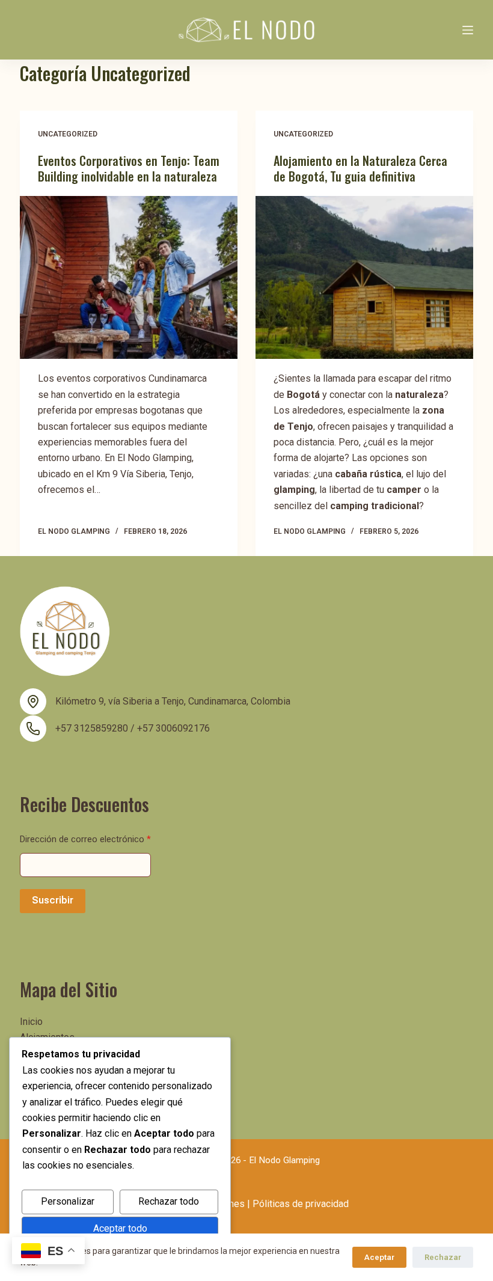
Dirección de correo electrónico (85, 839)
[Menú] (467, 30)
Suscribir (52, 900)
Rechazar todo (168, 1201)
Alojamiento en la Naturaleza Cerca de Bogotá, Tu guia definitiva (360, 168)
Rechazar (442, 1257)
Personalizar (67, 1201)
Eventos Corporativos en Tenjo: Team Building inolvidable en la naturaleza (128, 168)
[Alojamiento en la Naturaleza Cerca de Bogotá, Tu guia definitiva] (364, 277)
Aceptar (379, 1257)
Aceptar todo (120, 1228)
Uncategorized (67, 134)
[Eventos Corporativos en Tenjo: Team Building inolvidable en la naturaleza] (128, 277)
